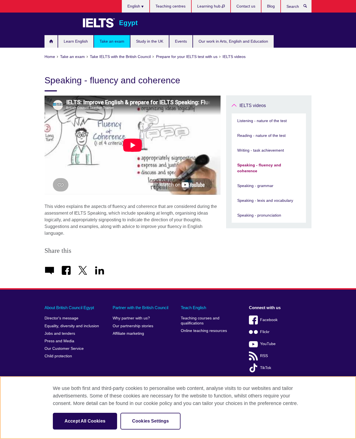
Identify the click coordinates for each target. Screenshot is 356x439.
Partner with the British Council (140, 307)
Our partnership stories (133, 326)
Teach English (193, 307)
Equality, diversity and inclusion (71, 326)
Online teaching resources (204, 331)
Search (308, 7)
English (134, 6)
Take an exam (112, 41)
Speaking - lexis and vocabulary (265, 200)
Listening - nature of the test (262, 120)
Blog (271, 6)
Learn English (76, 41)
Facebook (269, 320)
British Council (60, 23)
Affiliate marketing (128, 333)
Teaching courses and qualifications (200, 320)
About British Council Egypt (69, 307)
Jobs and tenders (59, 333)
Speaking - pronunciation (259, 215)
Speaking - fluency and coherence (259, 168)
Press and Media (59, 341)
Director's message (61, 318)
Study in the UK (149, 41)
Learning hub (209, 6)
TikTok (265, 368)
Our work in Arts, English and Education (233, 41)
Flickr (265, 332)
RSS (264, 356)
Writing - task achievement (260, 150)
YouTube (268, 344)
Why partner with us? (131, 318)
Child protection (58, 356)
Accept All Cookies (85, 421)
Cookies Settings (150, 421)
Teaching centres (170, 6)
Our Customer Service (64, 348)
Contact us (245, 6)
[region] (178, 407)
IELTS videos (252, 105)
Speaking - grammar (255, 185)
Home (51, 41)
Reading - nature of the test (261, 135)
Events (181, 41)
